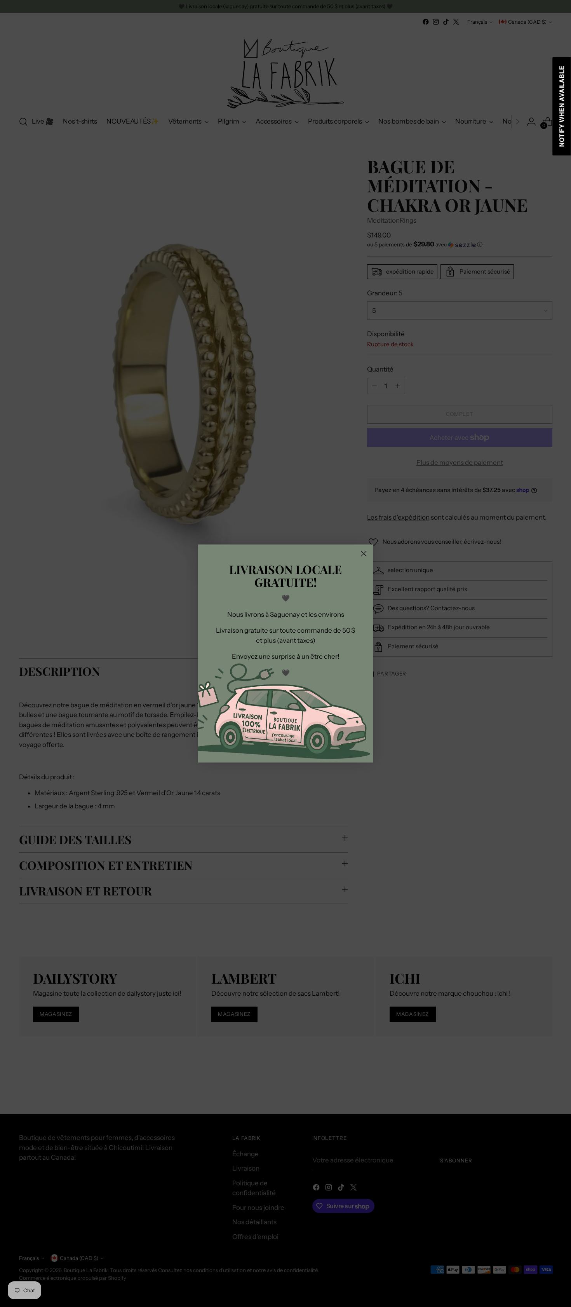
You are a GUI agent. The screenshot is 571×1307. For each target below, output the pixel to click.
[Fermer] (364, 554)
